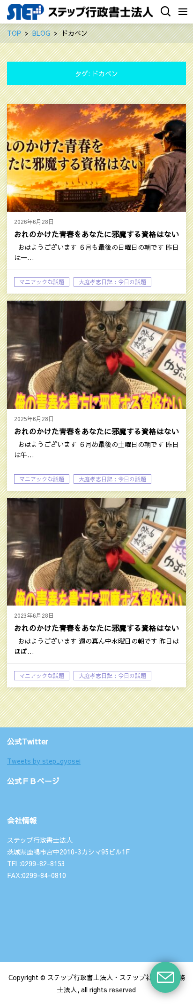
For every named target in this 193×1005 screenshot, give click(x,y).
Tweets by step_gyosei (44, 761)
